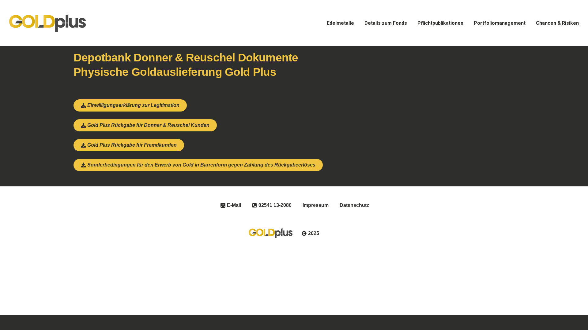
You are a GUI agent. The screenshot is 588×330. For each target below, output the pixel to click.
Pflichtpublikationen (440, 23)
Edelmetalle (340, 23)
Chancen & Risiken (557, 23)
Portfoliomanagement (500, 23)
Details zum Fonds (385, 23)
